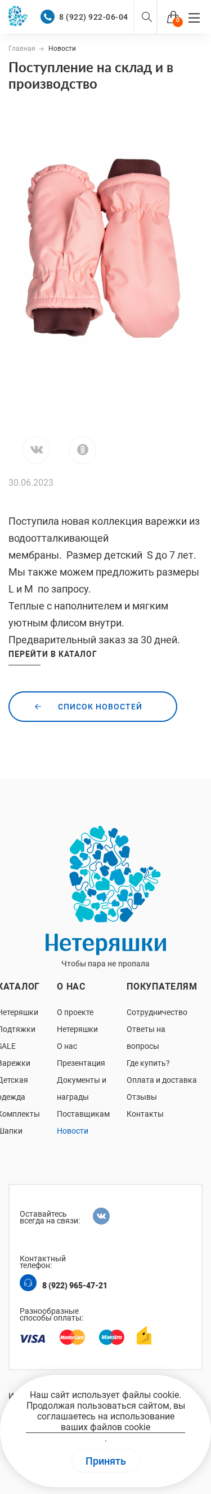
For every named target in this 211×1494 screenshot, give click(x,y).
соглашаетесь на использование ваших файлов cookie (105, 1421)
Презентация (81, 1063)
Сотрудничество (157, 1012)
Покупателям (162, 986)
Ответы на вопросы (146, 1038)
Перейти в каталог (52, 654)
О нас (71, 986)
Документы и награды (81, 1088)
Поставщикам (83, 1113)
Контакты (145, 1113)
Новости (72, 1130)
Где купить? (148, 1063)
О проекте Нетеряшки (77, 1021)
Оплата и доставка (162, 1079)
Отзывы (142, 1096)
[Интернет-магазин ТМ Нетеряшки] (22, 17)
